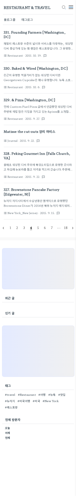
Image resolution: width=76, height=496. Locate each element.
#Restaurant (27, 395)
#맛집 (62, 395)
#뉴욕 (52, 395)
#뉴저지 (10, 401)
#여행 (42, 395)
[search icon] (64, 7)
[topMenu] (71, 7)
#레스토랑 (11, 407)
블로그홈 (9, 19)
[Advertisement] (38, 268)
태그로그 (27, 19)
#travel (10, 395)
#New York (51, 401)
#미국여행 (23, 401)
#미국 (36, 401)
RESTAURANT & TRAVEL (27, 7)
